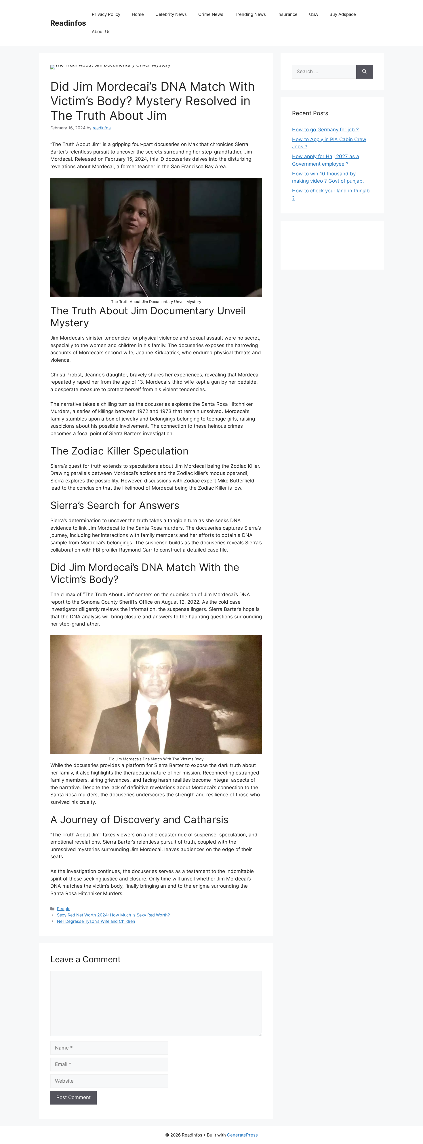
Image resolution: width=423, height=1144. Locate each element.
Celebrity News (171, 14)
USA (313, 14)
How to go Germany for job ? (325, 129)
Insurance (287, 14)
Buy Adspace (342, 14)
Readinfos (68, 23)
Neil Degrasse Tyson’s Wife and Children (96, 921)
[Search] (364, 72)
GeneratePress (242, 1135)
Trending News (250, 14)
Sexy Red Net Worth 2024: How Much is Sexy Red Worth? (113, 914)
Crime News (210, 14)
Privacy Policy (106, 14)
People (63, 908)
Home (138, 14)
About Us (101, 31)
